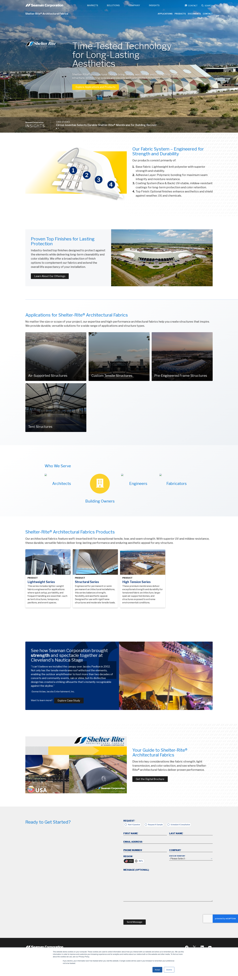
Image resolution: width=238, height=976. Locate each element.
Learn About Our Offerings (49, 276)
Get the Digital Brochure (150, 779)
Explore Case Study (69, 700)
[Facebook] (187, 947)
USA (131, 861)
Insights (154, 5)
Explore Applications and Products (95, 87)
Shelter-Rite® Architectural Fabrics (46, 13)
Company (134, 5)
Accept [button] (157, 969)
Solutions (113, 5)
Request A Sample (155, 825)
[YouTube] (210, 947)
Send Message (134, 922)
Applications (165, 14)
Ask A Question (134, 825)
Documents (194, 14)
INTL (141, 861)
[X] (194, 947)
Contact (208, 14)
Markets (92, 5)
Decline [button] (169, 969)
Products (180, 14)
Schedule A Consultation (180, 825)
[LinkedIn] (202, 947)
